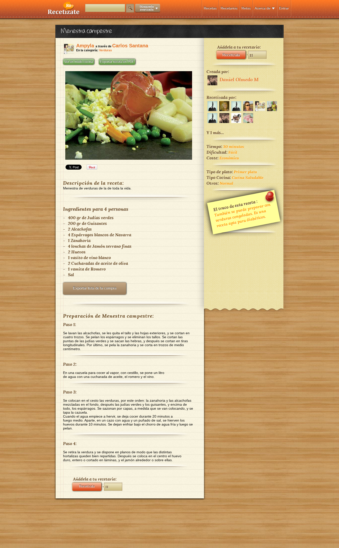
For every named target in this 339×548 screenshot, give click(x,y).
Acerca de (263, 8)
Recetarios (229, 8)
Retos (246, 8)
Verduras (105, 50)
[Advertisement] (243, 267)
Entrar (284, 8)
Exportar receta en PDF (117, 61)
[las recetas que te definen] (64, 13)
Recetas (210, 8)
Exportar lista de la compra (94, 288)
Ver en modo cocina (78, 61)
